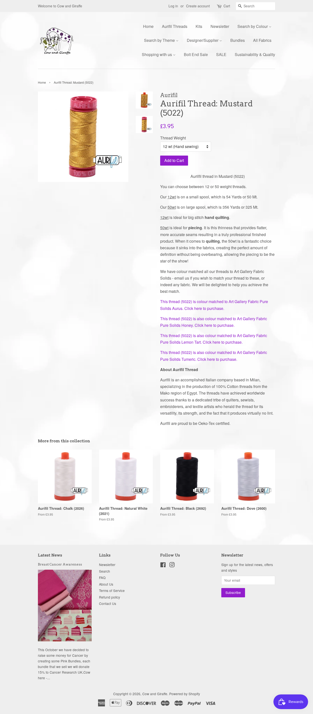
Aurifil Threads (174, 26)
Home (148, 26)
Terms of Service (112, 590)
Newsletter (220, 26)
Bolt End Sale (196, 54)
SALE (221, 54)
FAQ (102, 577)
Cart (227, 5)
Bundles (237, 40)
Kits (199, 26)
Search (104, 571)
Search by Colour (253, 26)
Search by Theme (160, 40)
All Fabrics (262, 40)
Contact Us (107, 603)
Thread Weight (173, 138)
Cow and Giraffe (154, 693)
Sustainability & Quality (255, 54)
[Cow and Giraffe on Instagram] (172, 565)
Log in (173, 5)
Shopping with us (157, 54)
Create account (198, 5)
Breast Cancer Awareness (60, 564)
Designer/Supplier (203, 40)
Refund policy (109, 597)
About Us (106, 584)
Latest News (50, 555)
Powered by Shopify (184, 693)
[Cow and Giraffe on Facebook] (163, 565)
